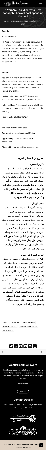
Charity (6, 322)
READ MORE (23, 383)
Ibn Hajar (15, 322)
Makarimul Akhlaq (9, 326)
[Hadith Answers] (16, 3)
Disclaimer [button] (23, 391)
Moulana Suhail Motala (28, 326)
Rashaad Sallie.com (23, 447)
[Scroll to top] (41, 445)
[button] (40, 3)
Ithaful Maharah (28, 322)
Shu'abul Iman (8, 330)
